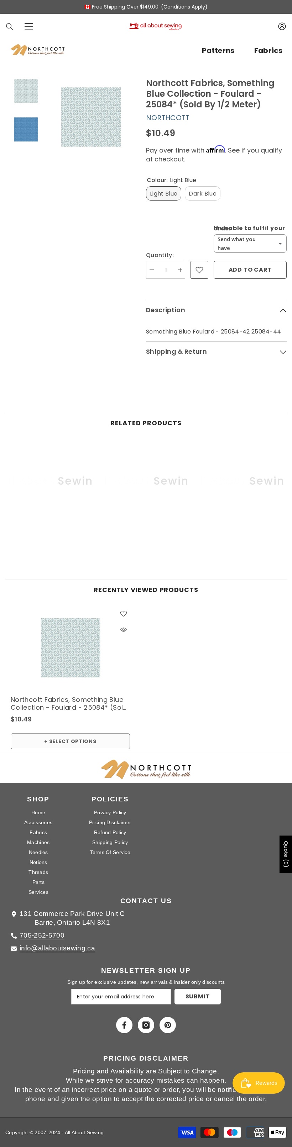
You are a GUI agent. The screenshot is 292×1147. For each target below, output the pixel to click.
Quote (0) (286, 854)
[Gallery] (70, 117)
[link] (50, 533)
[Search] (9, 26)
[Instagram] (146, 1025)
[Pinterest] (168, 1025)
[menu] (29, 26)
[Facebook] (124, 1025)
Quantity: (160, 255)
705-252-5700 (42, 935)
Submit (198, 996)
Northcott (167, 118)
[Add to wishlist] (199, 270)
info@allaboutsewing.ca (57, 948)
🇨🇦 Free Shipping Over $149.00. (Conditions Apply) (146, 6)
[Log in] (282, 26)
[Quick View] (123, 629)
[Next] (125, 117)
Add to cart (250, 270)
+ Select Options (70, 741)
